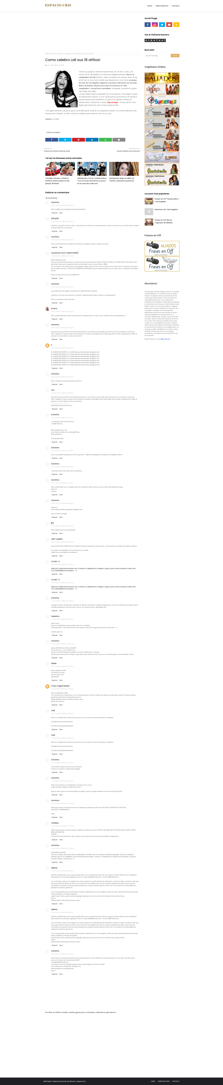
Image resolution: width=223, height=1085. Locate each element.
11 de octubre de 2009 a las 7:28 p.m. (62, 781)
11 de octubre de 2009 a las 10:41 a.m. (62, 644)
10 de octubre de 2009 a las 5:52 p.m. (62, 417)
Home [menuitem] (149, 6)
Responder (54, 213)
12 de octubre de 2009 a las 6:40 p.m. (62, 871)
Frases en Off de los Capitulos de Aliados (164, 221)
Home (153, 1081)
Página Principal (50, 54)
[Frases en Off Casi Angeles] (162, 271)
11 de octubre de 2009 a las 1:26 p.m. (62, 666)
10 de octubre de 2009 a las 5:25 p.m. (62, 327)
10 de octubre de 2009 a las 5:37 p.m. (62, 348)
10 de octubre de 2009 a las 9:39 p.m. (62, 526)
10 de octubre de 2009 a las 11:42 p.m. (63, 564)
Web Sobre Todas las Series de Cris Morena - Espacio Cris (65, 1081)
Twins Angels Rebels (60, 686)
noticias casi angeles (64, 54)
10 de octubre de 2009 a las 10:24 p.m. (63, 542)
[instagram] (155, 24)
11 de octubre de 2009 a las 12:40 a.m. (62, 601)
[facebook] (148, 24)
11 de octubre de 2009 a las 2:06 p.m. (62, 689)
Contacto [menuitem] (175, 6)
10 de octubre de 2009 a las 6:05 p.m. (62, 467)
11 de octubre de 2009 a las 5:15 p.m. (62, 762)
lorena (54, 308)
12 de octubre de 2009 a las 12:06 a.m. (62, 803)
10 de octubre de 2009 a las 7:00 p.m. (62, 483)
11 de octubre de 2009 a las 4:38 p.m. (62, 713)
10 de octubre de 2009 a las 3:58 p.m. (62, 205)
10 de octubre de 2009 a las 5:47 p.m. (62, 377)
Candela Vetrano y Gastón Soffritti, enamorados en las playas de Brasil (57, 181)
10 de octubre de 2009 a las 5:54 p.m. (62, 450)
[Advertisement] (92, 32)
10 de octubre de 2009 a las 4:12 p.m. (62, 240)
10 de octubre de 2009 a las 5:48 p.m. (62, 393)
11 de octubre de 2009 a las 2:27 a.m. (62, 619)
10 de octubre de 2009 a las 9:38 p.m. (62, 503)
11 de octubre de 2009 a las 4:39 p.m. (62, 738)
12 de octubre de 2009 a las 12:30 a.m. (62, 848)
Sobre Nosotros (164, 1081)
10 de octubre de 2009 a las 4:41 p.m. (62, 287)
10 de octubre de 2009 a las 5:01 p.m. (62, 311)
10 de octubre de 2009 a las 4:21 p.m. (62, 256)
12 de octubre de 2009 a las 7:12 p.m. (62, 954)
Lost (48, 65)
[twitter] (162, 24)
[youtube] (169, 24)
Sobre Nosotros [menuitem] (162, 6)
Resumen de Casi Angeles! (166, 209)
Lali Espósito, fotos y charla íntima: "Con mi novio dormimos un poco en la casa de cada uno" (92, 181)
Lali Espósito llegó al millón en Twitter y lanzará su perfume (121, 179)
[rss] (176, 24)
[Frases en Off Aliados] (162, 255)
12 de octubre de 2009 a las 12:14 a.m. (62, 826)
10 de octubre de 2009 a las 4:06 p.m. (62, 221)
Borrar (61, 213)
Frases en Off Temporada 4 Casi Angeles (167, 200)
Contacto (175, 1081)
